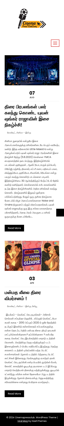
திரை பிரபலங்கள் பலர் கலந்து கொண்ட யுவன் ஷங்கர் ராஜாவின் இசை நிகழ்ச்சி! (27, 115)
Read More (14, 228)
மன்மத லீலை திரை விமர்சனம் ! (23, 295)
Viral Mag (22, 421)
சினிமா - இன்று (23, 132)
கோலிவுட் (11, 132)
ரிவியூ (34, 306)
